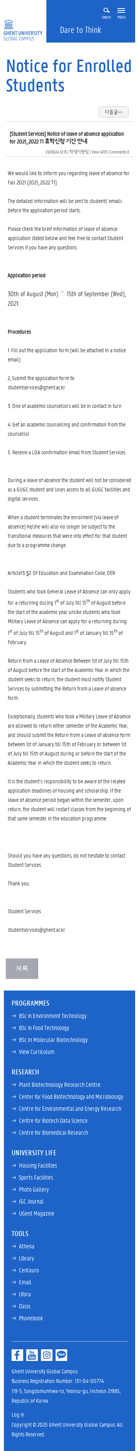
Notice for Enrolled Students (69, 75)
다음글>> (113, 112)
